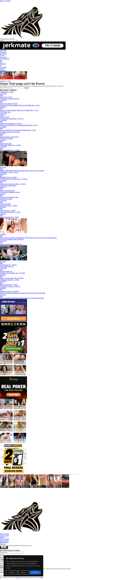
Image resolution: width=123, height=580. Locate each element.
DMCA (2, 537)
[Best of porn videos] (54, 37)
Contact (2, 544)
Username (3, 552)
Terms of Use (4, 539)
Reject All (23, 572)
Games (2, 69)
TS (1, 65)
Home (2, 81)
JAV (1, 62)
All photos (3, 57)
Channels (3, 52)
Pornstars (3, 54)
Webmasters (4, 542)
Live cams (3, 67)
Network (3, 70)
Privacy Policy (4, 534)
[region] (23, 565)
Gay (1, 60)
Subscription (4, 541)
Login (1, 565)
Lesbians (3, 64)
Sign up (2, 557)
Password (3, 556)
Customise (12, 572)
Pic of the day (4, 59)
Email (2, 554)
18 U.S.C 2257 (4, 536)
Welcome (3, 50)
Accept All (35, 572)
